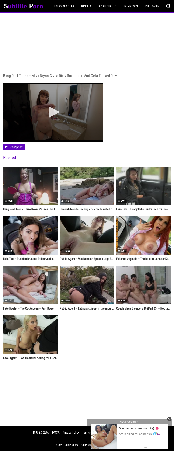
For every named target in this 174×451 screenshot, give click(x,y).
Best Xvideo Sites (63, 6)
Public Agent (153, 6)
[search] (168, 6)
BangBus (86, 6)
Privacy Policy (71, 432)
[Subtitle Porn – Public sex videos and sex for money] (23, 6)
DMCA (56, 432)
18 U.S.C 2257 (41, 432)
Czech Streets (107, 6)
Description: (16, 147)
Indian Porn (131, 6)
